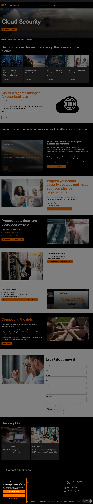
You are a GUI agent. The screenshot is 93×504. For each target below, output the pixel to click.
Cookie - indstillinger (14, 498)
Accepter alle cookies (14, 491)
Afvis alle (14, 495)
